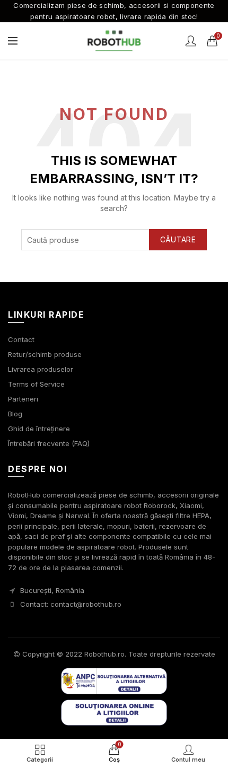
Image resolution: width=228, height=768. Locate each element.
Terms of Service (36, 384)
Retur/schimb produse (45, 354)
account (191, 41)
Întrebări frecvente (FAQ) (49, 443)
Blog (15, 413)
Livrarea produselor (40, 369)
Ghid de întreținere (39, 428)
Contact (21, 339)
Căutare (178, 239)
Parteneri (23, 399)
